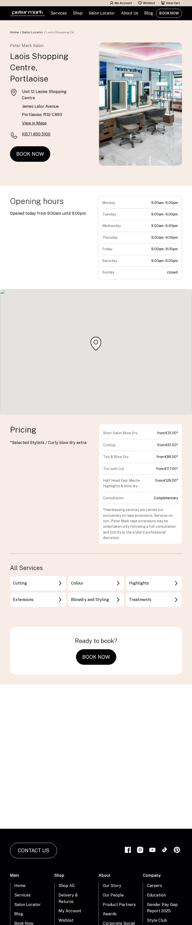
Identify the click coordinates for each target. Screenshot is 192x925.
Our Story (112, 885)
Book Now (169, 13)
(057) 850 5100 (36, 134)
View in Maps (34, 123)
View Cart (173, 3)
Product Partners (119, 904)
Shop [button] (77, 13)
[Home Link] (27, 13)
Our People (113, 895)
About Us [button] (129, 13)
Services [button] (58, 13)
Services (22, 895)
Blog (148, 13)
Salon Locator (101, 13)
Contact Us (33, 851)
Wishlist (149, 3)
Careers (154, 885)
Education (156, 895)
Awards (109, 914)
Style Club (157, 920)
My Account (123, 3)
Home (14, 32)
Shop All (66, 885)
